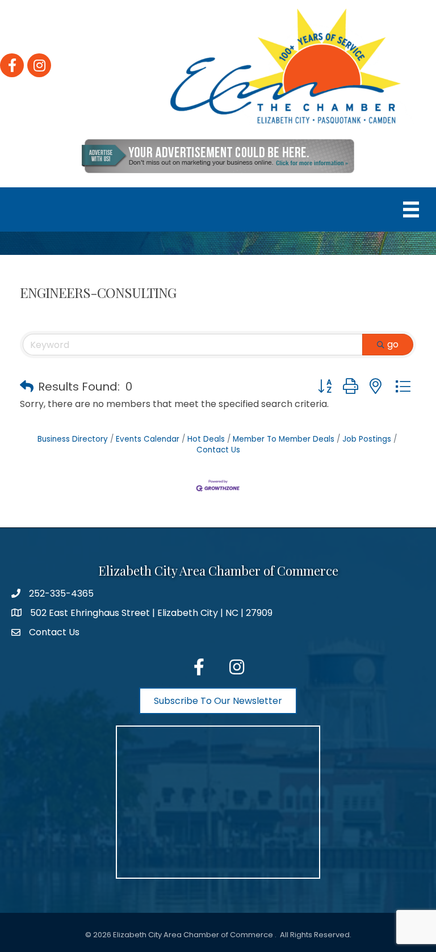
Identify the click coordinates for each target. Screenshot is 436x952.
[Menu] (411, 209)
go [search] (393, 344)
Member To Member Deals (283, 439)
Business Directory (72, 439)
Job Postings (366, 439)
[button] (26, 386)
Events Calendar (147, 439)
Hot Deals (206, 439)
